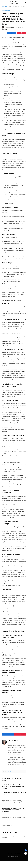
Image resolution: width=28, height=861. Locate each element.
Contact (17, 846)
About (12, 846)
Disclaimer (6, 851)
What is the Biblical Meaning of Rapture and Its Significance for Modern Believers (14, 793)
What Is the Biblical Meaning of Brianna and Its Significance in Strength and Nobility (14, 785)
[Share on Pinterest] (21, 33)
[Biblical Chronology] (14, 2)
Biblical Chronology (15, 856)
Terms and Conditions (17, 851)
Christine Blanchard (10, 27)
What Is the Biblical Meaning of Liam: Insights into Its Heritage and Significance (13, 801)
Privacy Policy (18, 849)
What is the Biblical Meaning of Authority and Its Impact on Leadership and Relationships (13, 809)
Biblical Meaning (16, 6)
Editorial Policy (8, 849)
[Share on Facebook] (11, 33)
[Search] (26, 2)
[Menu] (2, 2)
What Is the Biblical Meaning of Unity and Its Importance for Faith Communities (13, 818)
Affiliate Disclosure (14, 853)
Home (10, 6)
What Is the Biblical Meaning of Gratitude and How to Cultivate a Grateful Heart (13, 777)
